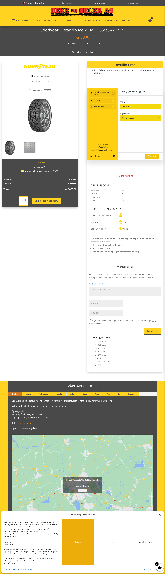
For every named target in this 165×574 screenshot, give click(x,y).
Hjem (37, 20)
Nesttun (15, 394)
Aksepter (78, 542)
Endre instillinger (145, 542)
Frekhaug (131, 394)
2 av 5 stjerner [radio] (93, 283)
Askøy (72, 394)
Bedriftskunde (92, 20)
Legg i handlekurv (46, 200)
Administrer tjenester (151, 569)
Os (119, 394)
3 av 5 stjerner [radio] (96, 283)
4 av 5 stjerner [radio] (99, 283)
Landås (60, 394)
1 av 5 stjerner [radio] (90, 283)
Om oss (126, 20)
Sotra (85, 394)
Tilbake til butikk (82, 52)
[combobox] (139, 106)
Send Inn (152, 331)
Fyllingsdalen (44, 394)
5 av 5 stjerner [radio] (102, 283)
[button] (160, 514)
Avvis (111, 542)
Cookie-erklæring (10, 569)
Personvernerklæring (24, 569)
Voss (108, 394)
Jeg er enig (82, 490)
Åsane (28, 394)
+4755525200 (102, 147)
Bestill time (50, 20)
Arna (97, 394)
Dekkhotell (70, 20)
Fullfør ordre (125, 175)
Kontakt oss (111, 20)
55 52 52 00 (26, 423)
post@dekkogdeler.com (102, 150)
